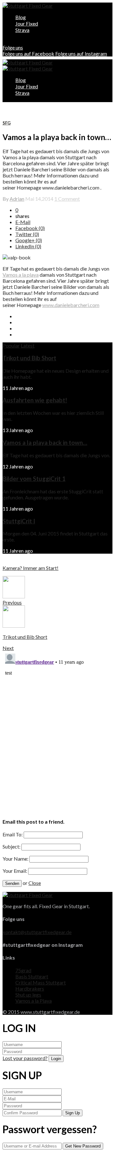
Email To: (13, 834)
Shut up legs (28, 994)
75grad (23, 970)
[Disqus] (57, 731)
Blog (20, 17)
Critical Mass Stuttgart (40, 982)
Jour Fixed (26, 23)
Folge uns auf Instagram (81, 53)
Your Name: (15, 859)
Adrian (17, 199)
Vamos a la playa (21, 275)
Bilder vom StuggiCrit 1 (34, 478)
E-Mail (22, 222)
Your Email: (15, 871)
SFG (7, 122)
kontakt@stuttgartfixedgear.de (37, 932)
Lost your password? (25, 1058)
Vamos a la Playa (33, 1001)
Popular (11, 345)
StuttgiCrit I (19, 521)
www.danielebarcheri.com (70, 305)
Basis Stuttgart (31, 976)
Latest (27, 345)
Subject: (11, 846)
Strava (22, 30)
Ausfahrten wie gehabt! (35, 400)
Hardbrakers (29, 988)
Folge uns (13, 47)
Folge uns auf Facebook (28, 53)
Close (34, 883)
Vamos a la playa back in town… (45, 442)
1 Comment (67, 199)
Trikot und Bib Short (29, 358)
